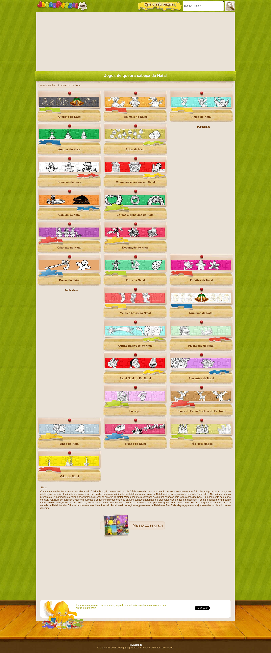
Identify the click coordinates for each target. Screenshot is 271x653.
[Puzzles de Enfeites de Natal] (201, 269)
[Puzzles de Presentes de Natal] (201, 367)
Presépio (135, 411)
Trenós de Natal (135, 443)
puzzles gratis (152, 525)
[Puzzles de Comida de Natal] (69, 204)
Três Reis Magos (201, 443)
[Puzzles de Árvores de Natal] (69, 138)
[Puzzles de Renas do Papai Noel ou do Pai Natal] (201, 400)
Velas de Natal (69, 476)
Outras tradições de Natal (135, 345)
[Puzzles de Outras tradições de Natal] (135, 334)
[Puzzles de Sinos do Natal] (69, 432)
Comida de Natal (69, 214)
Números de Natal (201, 313)
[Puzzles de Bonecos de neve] (69, 171)
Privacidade (135, 644)
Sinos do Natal (69, 443)
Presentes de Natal (201, 378)
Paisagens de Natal (201, 345)
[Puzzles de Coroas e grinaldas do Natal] (135, 204)
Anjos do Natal (201, 116)
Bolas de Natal (135, 149)
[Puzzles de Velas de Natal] (69, 465)
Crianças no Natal (69, 247)
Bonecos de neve (69, 182)
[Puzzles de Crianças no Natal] (69, 236)
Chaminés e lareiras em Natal (135, 182)
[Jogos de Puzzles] (62, 6)
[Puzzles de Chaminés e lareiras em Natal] (135, 171)
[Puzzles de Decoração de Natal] (135, 236)
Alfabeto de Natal (69, 116)
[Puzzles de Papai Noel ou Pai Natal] (135, 367)
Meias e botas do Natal (135, 313)
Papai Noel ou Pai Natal (135, 378)
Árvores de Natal (69, 149)
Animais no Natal (135, 116)
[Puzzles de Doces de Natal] (69, 269)
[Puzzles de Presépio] (135, 400)
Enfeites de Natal (201, 280)
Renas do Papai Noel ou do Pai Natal (201, 411)
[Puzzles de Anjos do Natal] (201, 105)
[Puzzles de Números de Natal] (201, 302)
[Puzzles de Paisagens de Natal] (201, 334)
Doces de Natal (69, 280)
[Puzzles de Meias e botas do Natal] (135, 302)
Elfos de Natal (135, 280)
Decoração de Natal (135, 247)
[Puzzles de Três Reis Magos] (201, 432)
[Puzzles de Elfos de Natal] (135, 269)
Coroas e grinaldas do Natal (135, 214)
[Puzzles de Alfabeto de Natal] (69, 105)
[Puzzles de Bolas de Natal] (135, 138)
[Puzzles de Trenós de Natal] (135, 432)
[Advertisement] (135, 40)
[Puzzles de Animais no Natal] (135, 105)
